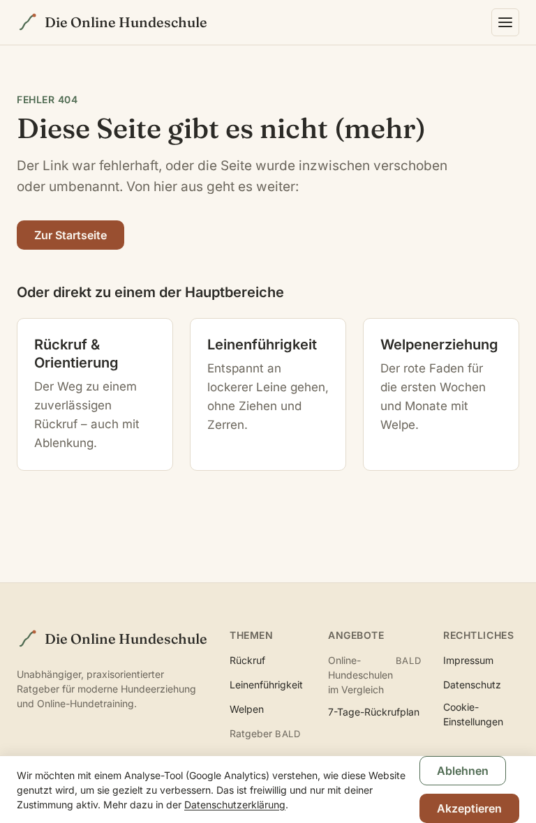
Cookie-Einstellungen (473, 714)
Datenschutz (472, 684)
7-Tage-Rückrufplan (373, 712)
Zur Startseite (70, 235)
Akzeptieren (469, 808)
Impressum (468, 660)
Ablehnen (463, 771)
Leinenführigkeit (266, 684)
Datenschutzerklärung (234, 804)
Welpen (247, 709)
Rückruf (247, 660)
